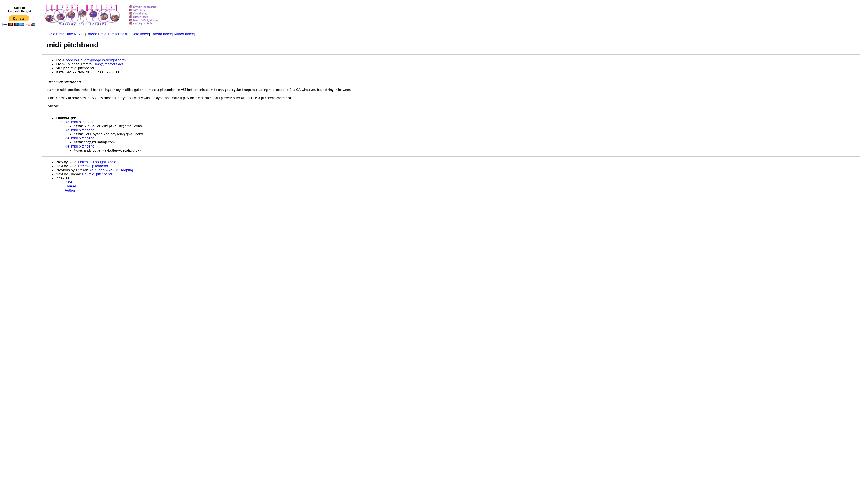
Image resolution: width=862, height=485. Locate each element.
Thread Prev (96, 34)
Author (70, 190)
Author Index (184, 34)
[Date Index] (150, 10)
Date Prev (56, 34)
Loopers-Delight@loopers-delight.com (94, 60)
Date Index (140, 34)
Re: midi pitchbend (80, 122)
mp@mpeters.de (109, 64)
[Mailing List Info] (150, 26)
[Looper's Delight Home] (150, 20)
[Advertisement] (20, 120)
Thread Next (117, 34)
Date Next (73, 34)
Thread (70, 186)
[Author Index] (150, 17)
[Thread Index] (150, 14)
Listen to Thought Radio (97, 162)
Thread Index (161, 34)
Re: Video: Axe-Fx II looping (111, 170)
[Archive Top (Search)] (150, 7)
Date (68, 182)
